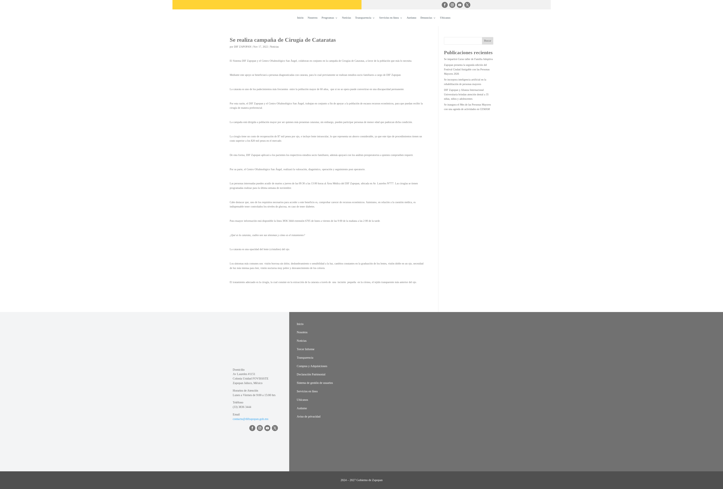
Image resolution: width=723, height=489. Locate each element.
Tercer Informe (305, 349)
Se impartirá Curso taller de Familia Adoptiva (468, 59)
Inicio (300, 17)
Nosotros (312, 17)
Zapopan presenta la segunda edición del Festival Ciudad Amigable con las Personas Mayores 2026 (467, 69)
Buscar (487, 40)
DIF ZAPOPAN (242, 46)
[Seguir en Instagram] (452, 5)
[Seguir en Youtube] (460, 5)
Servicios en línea (389, 17)
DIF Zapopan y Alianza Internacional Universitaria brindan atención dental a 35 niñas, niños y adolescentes (466, 94)
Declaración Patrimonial (311, 374)
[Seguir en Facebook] (445, 5)
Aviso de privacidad (308, 416)
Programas (328, 17)
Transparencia (363, 17)
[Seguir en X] (467, 5)
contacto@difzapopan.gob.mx (250, 419)
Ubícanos (445, 17)
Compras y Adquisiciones (312, 366)
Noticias (346, 17)
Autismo (411, 17)
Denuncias (426, 17)
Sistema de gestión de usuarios (315, 382)
